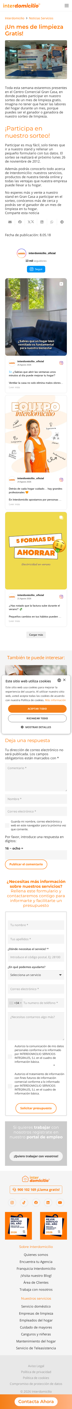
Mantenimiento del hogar (36, 1341)
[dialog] (36, 704)
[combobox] (15, 1002)
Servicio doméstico (36, 1306)
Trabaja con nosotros (36, 1289)
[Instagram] (12, 1202)
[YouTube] (60, 1202)
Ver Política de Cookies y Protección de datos (36, 1063)
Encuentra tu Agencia (36, 1261)
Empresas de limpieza (36, 1313)
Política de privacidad (36, 1372)
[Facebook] (36, 1202)
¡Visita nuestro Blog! (36, 1275)
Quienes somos (36, 1254)
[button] (66, 6)
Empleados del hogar (36, 1320)
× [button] (64, 680)
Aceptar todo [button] (37, 708)
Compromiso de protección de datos (36, 1384)
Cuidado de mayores (36, 1327)
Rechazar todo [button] (37, 718)
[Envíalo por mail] (10, 222)
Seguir (38, 269)
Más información (55, 700)
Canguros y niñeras (36, 1334)
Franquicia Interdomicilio (36, 1268)
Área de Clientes (36, 1282)
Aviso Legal (36, 1366)
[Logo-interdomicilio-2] (36, 1179)
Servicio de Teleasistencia (36, 1348)
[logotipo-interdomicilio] (21, 5)
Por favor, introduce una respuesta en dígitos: (34, 839)
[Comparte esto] (20, 222)
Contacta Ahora (36, 1401)
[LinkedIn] (48, 1202)
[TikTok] (24, 1202)
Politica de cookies (36, 1378)
